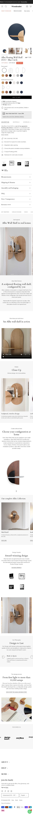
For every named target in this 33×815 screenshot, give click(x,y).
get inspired (5, 212)
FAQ (3, 194)
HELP (4, 768)
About (16, 800)
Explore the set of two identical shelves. (13, 116)
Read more (4, 134)
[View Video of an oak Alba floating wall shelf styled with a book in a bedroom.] (12, 51)
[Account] (27, 6)
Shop (13, 800)
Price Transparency (8, 199)
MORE (4, 774)
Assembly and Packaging (9, 188)
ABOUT (4, 762)
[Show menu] (2, 6)
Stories (20, 800)
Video (26, 212)
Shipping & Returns (8, 182)
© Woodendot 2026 (5, 800)
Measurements (6, 177)
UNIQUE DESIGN (16, 212)
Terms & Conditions (5, 803)
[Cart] (31, 6)
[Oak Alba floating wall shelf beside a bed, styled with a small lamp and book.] (19, 51)
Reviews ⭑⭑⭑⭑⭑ (6, 205)
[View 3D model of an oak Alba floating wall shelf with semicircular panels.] (26, 51)
